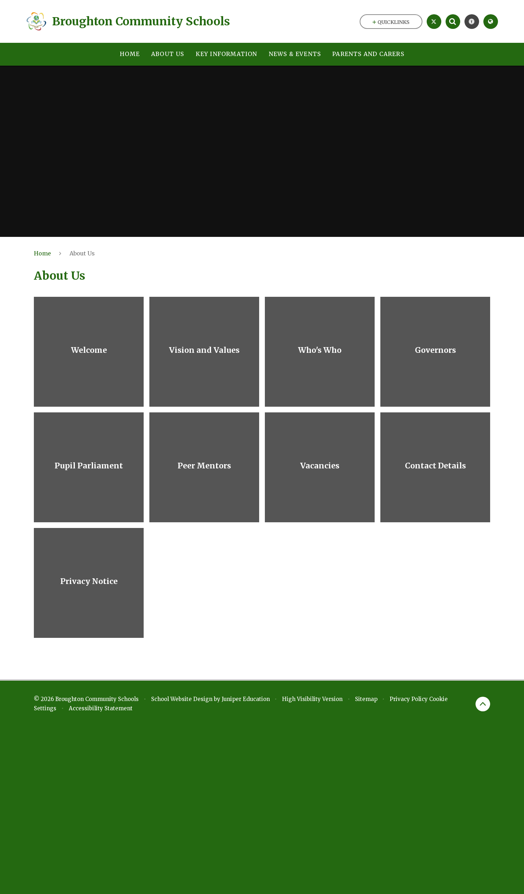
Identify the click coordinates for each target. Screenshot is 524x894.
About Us (82, 253)
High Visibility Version (312, 699)
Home (42, 253)
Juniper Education (246, 699)
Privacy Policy (409, 699)
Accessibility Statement (101, 708)
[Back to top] (483, 704)
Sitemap (366, 699)
